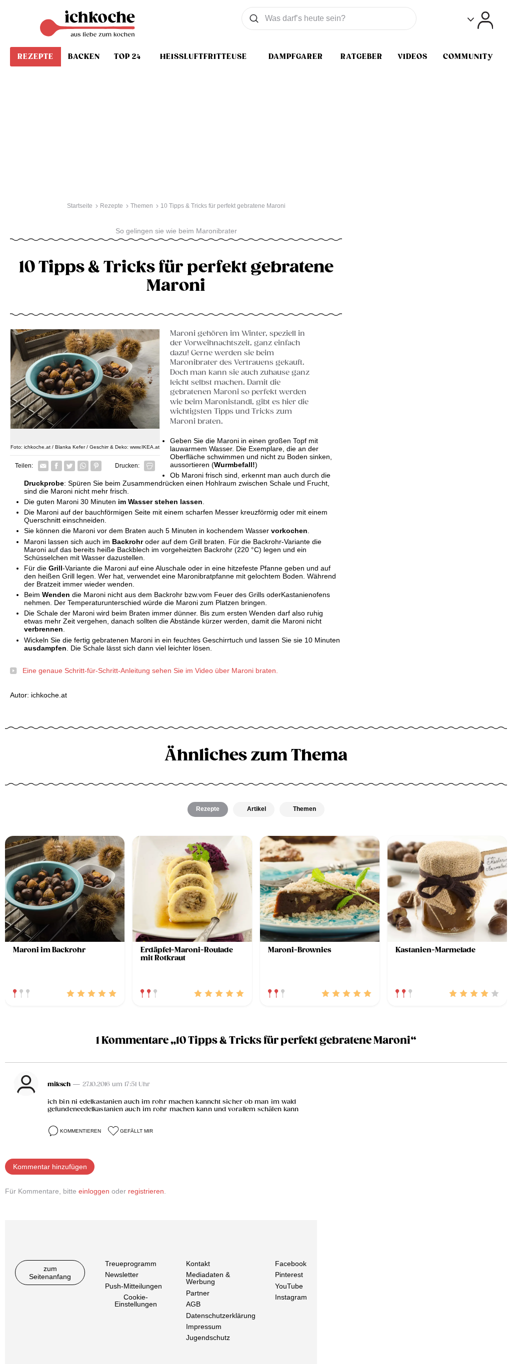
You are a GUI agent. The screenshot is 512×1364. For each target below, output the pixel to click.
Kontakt (198, 1264)
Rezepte (36, 56)
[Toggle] (480, 20)
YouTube (289, 1286)
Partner (198, 1293)
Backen (84, 56)
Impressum (204, 1327)
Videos (413, 56)
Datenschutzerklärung (221, 1315)
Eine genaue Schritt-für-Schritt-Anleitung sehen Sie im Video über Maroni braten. (150, 671)
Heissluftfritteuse (203, 56)
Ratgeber (361, 56)
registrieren (146, 1191)
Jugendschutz (208, 1338)
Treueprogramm (130, 1264)
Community (468, 56)
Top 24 (127, 56)
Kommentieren (80, 1131)
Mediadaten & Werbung (208, 1278)
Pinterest (289, 1275)
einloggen (94, 1191)
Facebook (290, 1264)
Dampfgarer (295, 56)
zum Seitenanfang (50, 1273)
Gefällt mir (136, 1131)
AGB (193, 1304)
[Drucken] (149, 466)
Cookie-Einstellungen (135, 1301)
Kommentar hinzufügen (50, 1167)
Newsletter (121, 1275)
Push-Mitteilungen (133, 1286)
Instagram (291, 1297)
